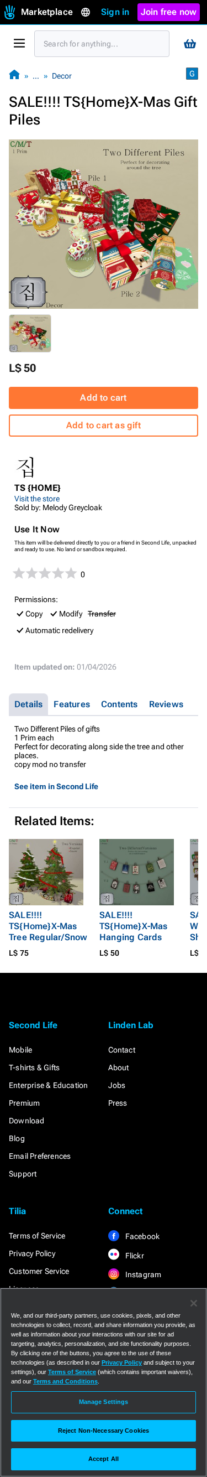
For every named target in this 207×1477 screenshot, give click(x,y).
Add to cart (103, 397)
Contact (121, 1049)
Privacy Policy (32, 1253)
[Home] (14, 75)
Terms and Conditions (65, 1381)
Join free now (169, 12)
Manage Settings (104, 1401)
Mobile (20, 1049)
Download (27, 1120)
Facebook (142, 1236)
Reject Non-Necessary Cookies (103, 1430)
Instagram (143, 1274)
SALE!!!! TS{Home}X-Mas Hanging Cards (133, 926)
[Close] (194, 1303)
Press (118, 1102)
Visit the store (37, 498)
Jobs (117, 1085)
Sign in (115, 12)
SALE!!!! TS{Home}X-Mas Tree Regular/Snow (48, 926)
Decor (62, 75)
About (118, 1067)
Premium (24, 1102)
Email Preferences (40, 1156)
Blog (17, 1138)
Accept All (103, 1458)
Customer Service (39, 1271)
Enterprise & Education (48, 1085)
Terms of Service (37, 1235)
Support (22, 1173)
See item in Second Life (56, 786)
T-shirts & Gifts (34, 1067)
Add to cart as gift (103, 425)
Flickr (134, 1255)
